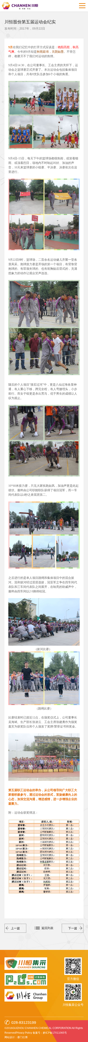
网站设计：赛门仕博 (16, 1037)
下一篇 (72, 928)
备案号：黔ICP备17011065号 (50, 1032)
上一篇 (15, 928)
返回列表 (47, 928)
